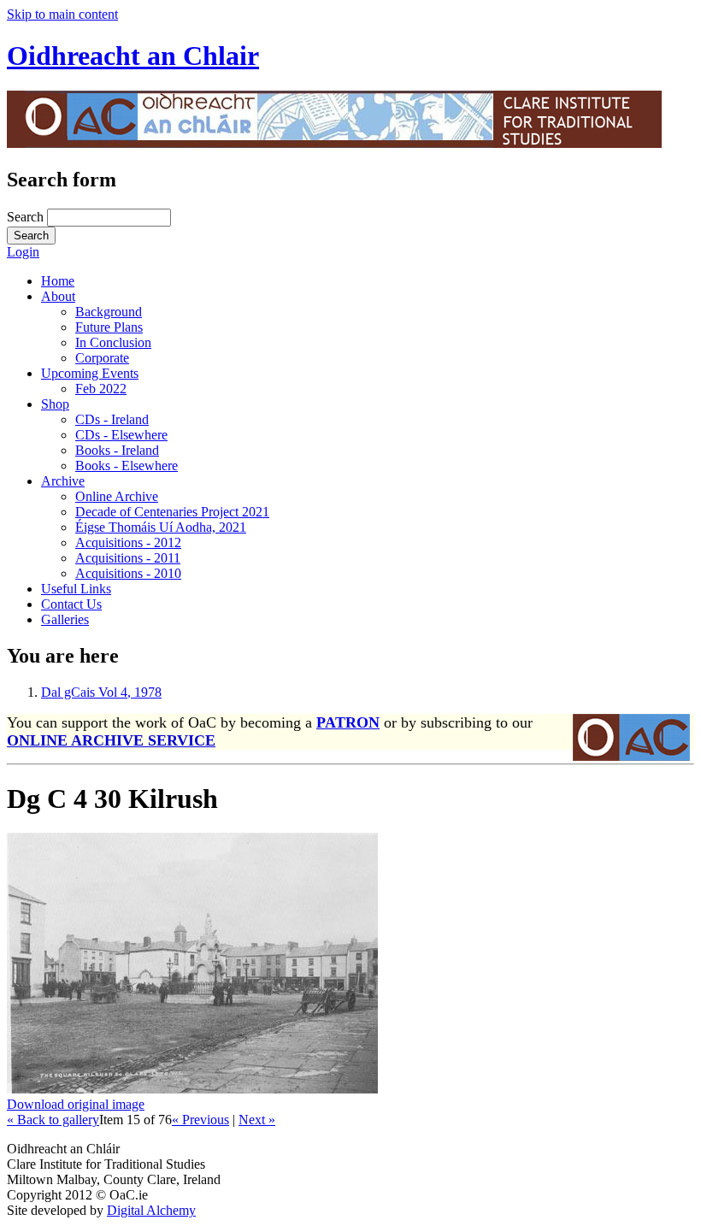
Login (23, 252)
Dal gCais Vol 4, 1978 (101, 692)
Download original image (75, 1104)
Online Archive (116, 496)
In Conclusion (113, 342)
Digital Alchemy (151, 1210)
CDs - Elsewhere (121, 434)
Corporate (102, 358)
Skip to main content (62, 14)
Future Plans (109, 327)
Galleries (65, 619)
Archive (63, 481)
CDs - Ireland (112, 419)
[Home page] (334, 143)
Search (27, 216)
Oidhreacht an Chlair (133, 55)
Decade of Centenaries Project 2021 (172, 511)
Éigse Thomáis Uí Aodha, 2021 (160, 527)
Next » (257, 1119)
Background (108, 311)
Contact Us (71, 604)
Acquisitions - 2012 (128, 542)
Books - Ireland (117, 450)
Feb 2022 (101, 388)
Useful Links (76, 588)
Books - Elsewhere (126, 465)
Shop (55, 404)
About (58, 296)
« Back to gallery (53, 1119)
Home (57, 281)
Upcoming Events (89, 373)
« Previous (200, 1119)
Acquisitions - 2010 (128, 573)
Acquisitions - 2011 (127, 558)
